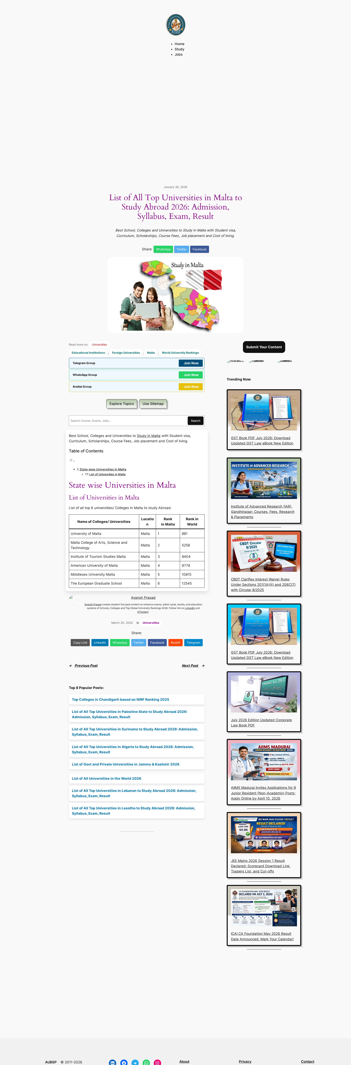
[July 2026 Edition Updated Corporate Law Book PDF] (264, 695)
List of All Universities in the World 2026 (106, 778)
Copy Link (80, 642)
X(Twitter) (142, 612)
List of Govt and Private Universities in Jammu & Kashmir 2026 (125, 764)
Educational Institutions (88, 352)
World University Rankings (180, 352)
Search (195, 420)
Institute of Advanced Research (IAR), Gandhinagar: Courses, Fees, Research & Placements (263, 511)
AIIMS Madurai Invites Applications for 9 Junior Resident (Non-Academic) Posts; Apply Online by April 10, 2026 (263, 793)
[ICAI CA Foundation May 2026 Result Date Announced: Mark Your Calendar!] (264, 908)
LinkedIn (190, 608)
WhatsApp (163, 249)
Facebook (200, 249)
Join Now (191, 363)
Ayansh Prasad (143, 598)
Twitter (182, 249)
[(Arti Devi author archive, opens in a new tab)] (236, 360)
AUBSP (51, 1062)
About (184, 1062)
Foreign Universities (126, 352)
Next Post (190, 666)
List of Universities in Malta (107, 474)
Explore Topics (121, 404)
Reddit (175, 642)
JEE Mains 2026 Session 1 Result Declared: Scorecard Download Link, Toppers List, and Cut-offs (260, 866)
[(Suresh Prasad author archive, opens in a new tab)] (289, 360)
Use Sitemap (153, 404)
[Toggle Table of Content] (72, 461)
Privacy (245, 1062)
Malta (151, 352)
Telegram (193, 642)
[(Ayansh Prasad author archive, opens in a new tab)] (261, 360)
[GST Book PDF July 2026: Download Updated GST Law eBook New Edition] (264, 413)
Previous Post (86, 666)
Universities (99, 344)
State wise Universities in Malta (103, 469)
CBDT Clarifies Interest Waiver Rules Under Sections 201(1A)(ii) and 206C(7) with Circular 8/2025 (263, 584)
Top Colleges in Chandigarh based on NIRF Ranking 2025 (120, 699)
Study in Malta (148, 436)
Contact (307, 1062)
